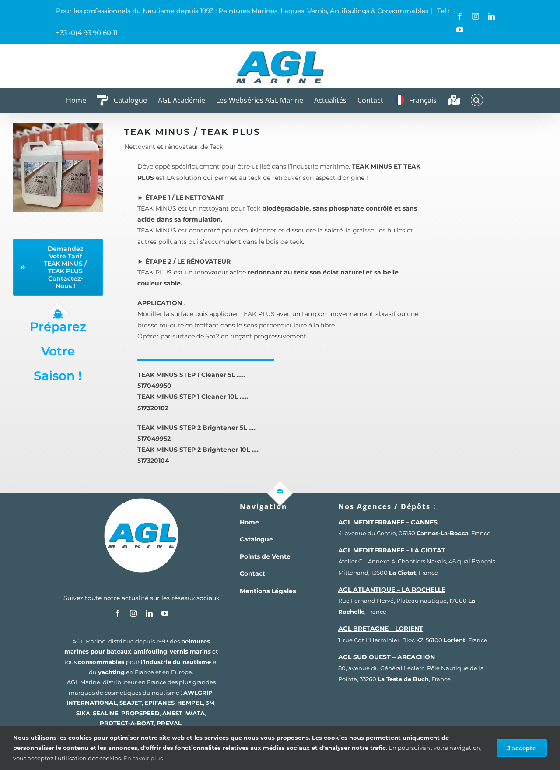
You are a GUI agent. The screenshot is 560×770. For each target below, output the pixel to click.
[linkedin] (149, 613)
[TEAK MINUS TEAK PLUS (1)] (58, 126)
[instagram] (133, 613)
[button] (477, 100)
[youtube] (164, 613)
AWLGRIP (198, 692)
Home (249, 522)
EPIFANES (159, 702)
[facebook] (117, 613)
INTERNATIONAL (91, 702)
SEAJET (130, 702)
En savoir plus (143, 758)
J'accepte (522, 748)
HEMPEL (190, 702)
